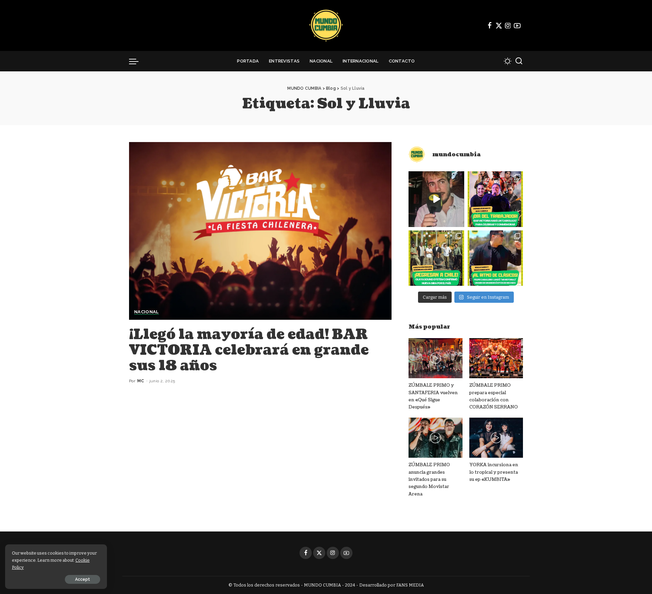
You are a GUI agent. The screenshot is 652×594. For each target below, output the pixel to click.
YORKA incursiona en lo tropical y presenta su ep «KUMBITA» (493, 472)
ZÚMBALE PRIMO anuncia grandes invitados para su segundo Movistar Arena (429, 479)
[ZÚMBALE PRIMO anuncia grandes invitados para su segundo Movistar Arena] (435, 438)
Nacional (146, 312)
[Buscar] (519, 61)
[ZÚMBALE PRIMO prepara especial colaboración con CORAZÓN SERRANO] (496, 358)
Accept (82, 579)
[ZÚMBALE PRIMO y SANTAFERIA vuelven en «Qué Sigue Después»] (435, 358)
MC (140, 381)
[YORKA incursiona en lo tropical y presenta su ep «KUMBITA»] (496, 438)
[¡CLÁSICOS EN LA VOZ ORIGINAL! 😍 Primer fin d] (495, 258)
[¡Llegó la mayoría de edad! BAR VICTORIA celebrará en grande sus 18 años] (260, 230)
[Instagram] (508, 25)
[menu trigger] (137, 61)
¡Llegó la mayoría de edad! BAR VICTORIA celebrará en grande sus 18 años (249, 350)
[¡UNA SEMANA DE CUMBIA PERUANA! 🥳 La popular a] (436, 258)
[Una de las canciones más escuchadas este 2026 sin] (436, 199)
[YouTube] (517, 25)
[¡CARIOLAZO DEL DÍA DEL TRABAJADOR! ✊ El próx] (495, 199)
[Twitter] (498, 25)
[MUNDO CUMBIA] (326, 25)
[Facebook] (489, 25)
